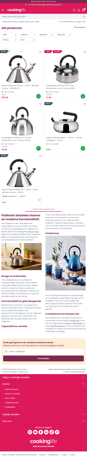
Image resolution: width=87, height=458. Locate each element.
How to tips (10, 398)
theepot (68, 323)
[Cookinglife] (38, 10)
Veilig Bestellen (53, 455)
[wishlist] (74, 10)
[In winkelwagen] (38, 96)
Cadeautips (10, 407)
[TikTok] (51, 432)
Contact (72, 455)
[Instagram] (30, 432)
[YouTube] (35, 432)
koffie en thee (33, 231)
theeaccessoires (57, 326)
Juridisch (42, 455)
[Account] (78, 10)
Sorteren (5, 49)
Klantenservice (11, 389)
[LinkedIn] (46, 432)
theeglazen (78, 323)
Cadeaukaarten (12, 402)
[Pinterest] (57, 432)
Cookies (64, 455)
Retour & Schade (12, 393)
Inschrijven (43, 358)
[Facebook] (41, 432)
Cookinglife (11, 455)
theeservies (74, 320)
